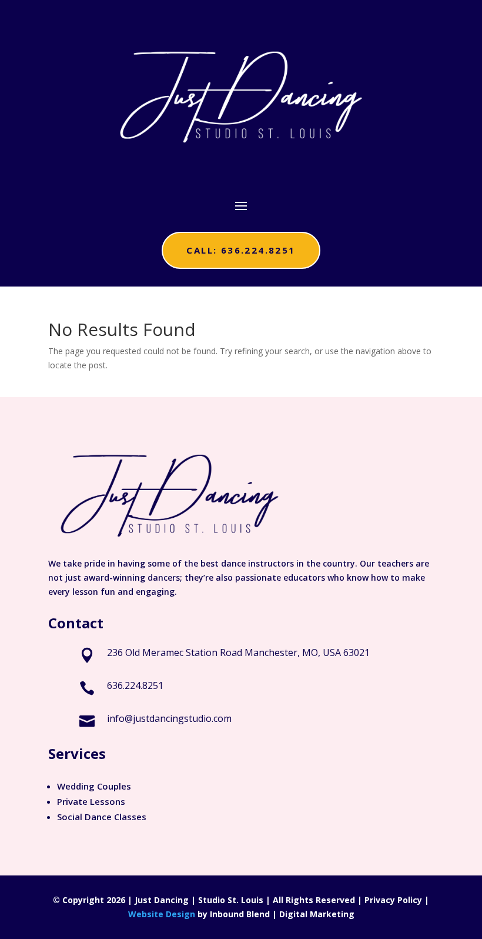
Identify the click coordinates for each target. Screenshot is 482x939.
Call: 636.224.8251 (240, 250)
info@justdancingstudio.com (169, 718)
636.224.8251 (135, 685)
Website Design (161, 914)
